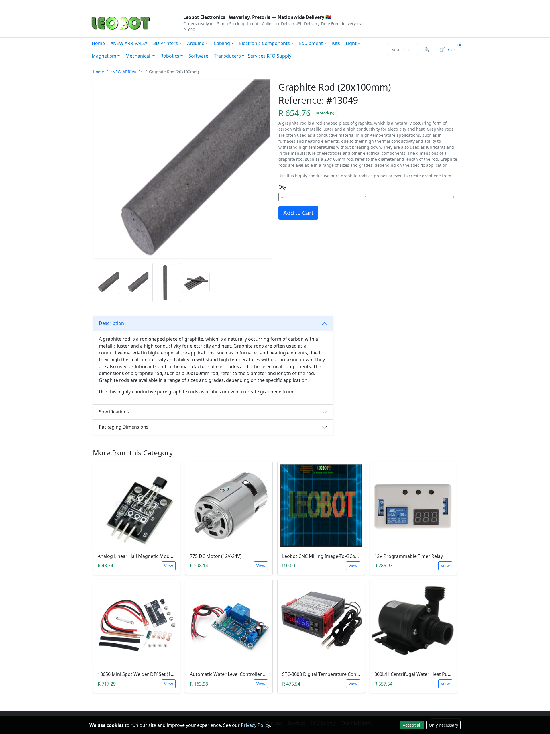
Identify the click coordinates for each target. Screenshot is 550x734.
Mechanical (138, 56)
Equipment (311, 43)
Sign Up (451, 4)
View (168, 565)
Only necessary (443, 725)
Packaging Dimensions (123, 427)
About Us (127, 4)
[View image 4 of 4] (196, 282)
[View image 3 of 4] (166, 282)
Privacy (214, 4)
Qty (282, 187)
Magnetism (104, 56)
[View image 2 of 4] (136, 282)
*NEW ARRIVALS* (129, 43)
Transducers (227, 56)
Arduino (196, 43)
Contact (152, 4)
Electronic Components (264, 43)
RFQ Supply (279, 56)
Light (351, 43)
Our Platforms (183, 4)
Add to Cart (298, 213)
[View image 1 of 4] (106, 282)
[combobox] (403, 49)
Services (257, 56)
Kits (336, 43)
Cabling (222, 43)
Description (111, 323)
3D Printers (165, 43)
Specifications (114, 412)
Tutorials (100, 4)
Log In (426, 4)
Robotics (169, 56)
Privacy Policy (255, 725)
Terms (235, 4)
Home (98, 43)
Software (198, 56)
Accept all (412, 725)
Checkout (400, 4)
